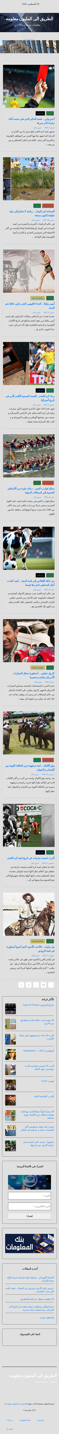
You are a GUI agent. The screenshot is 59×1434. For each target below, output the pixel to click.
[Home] (54, 36)
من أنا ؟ (10, 1420)
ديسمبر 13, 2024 (48, 863)
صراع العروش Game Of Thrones (38, 1005)
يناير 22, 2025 (49, 497)
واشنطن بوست (47, 1317)
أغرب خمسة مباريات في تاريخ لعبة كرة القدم (31, 858)
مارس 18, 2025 (48, 220)
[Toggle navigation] (29, 36)
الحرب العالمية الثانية (44, 1096)
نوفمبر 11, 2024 (48, 956)
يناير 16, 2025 (49, 590)
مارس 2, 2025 (49, 312)
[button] (4, 36)
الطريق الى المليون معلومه (29, 18)
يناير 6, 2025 (49, 682)
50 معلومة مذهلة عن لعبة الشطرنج (37, 1299)
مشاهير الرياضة (37, 298)
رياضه (50, 113)
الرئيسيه (40, 1420)
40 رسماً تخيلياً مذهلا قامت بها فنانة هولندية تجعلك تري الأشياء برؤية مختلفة (37, 1114)
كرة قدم (40, 113)
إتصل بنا (10, 1429)
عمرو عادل (37, 128)
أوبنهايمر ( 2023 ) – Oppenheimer (38, 1050)
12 (43, 984)
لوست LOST (47, 1081)
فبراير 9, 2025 (49, 405)
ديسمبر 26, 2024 (48, 774)
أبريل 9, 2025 (49, 128)
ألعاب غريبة (48, 206)
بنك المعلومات (25, 1420)
